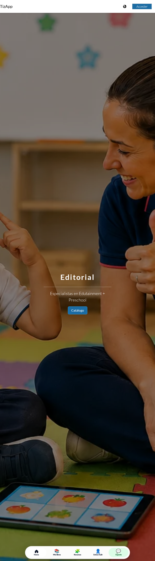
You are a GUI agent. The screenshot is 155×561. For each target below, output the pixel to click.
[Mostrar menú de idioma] (125, 6)
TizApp (6, 6)
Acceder (142, 6)
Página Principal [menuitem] (30, 6)
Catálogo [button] (77, 310)
